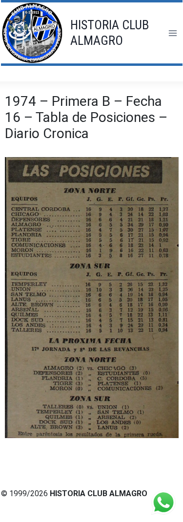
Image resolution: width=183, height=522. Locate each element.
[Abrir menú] (172, 32)
